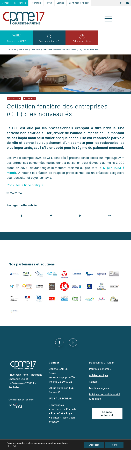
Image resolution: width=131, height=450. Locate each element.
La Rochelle (20, 3)
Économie (29, 98)
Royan (49, 3)
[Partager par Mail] (109, 215)
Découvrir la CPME (16, 41)
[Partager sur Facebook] (21, 215)
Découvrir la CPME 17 (101, 362)
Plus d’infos (12, 446)
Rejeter (114, 444)
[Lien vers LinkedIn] (127, 3)
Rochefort (36, 3)
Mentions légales (99, 388)
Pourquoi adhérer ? (49, 41)
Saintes (60, 3)
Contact (93, 381)
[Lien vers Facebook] (120, 3)
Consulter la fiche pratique (25, 185)
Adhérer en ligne (82, 41)
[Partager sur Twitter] (51, 215)
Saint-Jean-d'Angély (79, 3)
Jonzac (5, 3)
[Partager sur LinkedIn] (80, 215)
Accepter (94, 444)
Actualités (14, 98)
